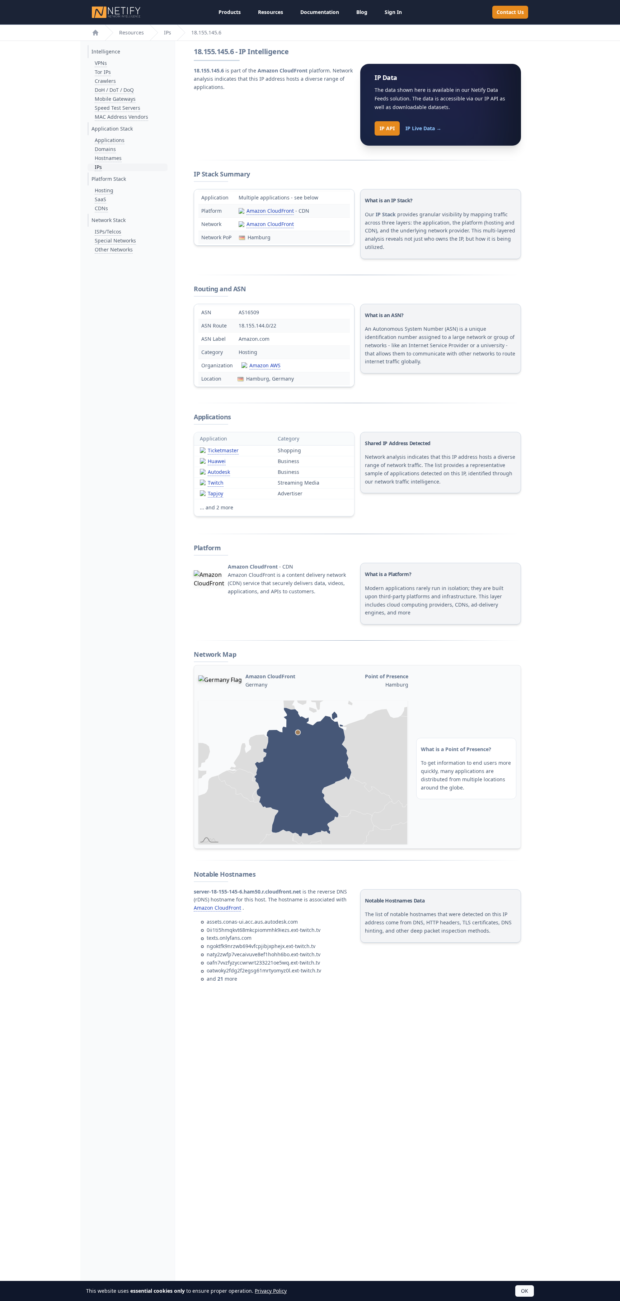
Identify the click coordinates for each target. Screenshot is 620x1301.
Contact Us (510, 12)
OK (524, 1290)
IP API (387, 128)
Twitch (216, 482)
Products (230, 12)
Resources (270, 12)
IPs (167, 32)
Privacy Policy (271, 1290)
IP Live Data (423, 128)
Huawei (217, 461)
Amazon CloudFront (270, 210)
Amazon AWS (265, 365)
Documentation (319, 12)
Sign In (393, 12)
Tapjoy (215, 493)
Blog (361, 12)
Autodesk (219, 471)
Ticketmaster (223, 450)
